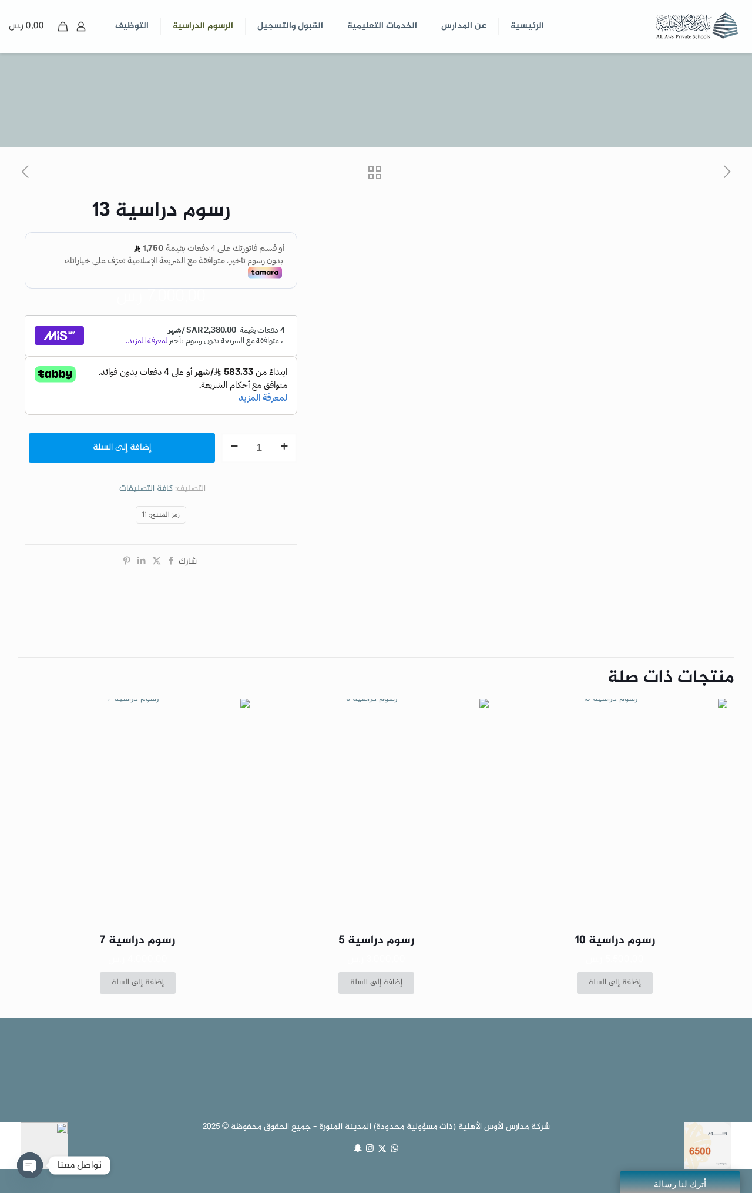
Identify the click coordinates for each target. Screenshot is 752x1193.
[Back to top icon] (695, 1169)
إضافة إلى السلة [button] (615, 983)
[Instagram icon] (369, 1149)
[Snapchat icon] (357, 1149)
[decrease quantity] (234, 447)
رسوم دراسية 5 (376, 940)
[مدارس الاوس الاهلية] (696, 26)
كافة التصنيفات (146, 489)
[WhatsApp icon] (394, 1149)
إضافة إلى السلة (122, 447)
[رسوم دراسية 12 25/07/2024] (741, 1145)
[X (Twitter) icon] (382, 1149)
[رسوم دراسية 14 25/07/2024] (10, 1145)
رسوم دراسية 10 (615, 940)
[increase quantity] (284, 447)
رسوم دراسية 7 (137, 940)
